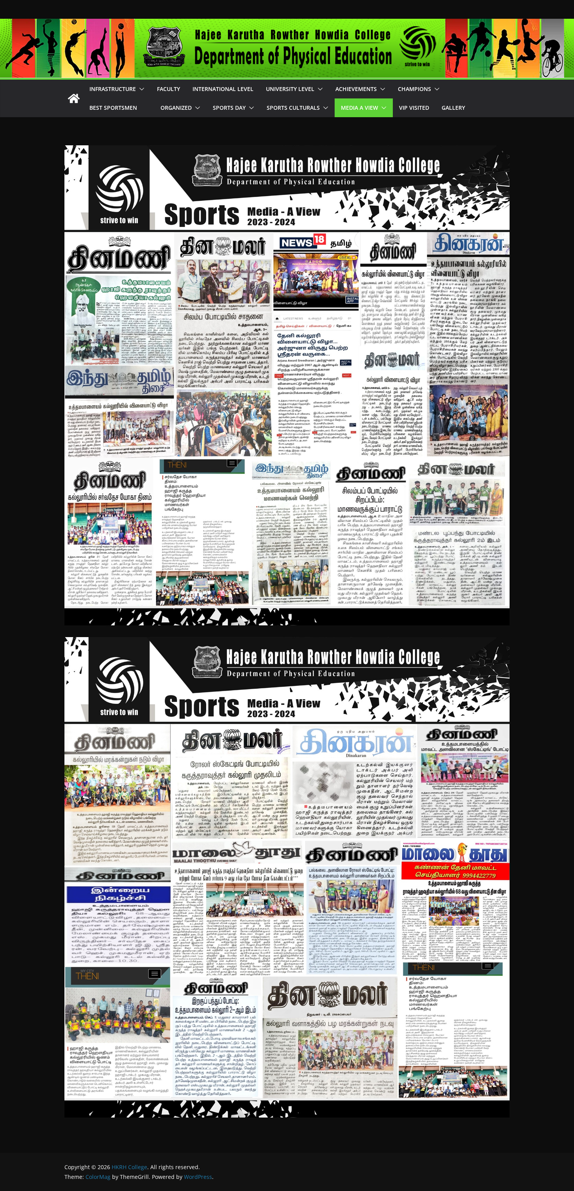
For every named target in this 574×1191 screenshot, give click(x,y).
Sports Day (229, 107)
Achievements (356, 89)
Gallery (453, 107)
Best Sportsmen (118, 107)
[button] (140, 89)
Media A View (359, 107)
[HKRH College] (73, 98)
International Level (223, 89)
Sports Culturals (293, 107)
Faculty (168, 89)
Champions (414, 89)
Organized (176, 107)
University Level (290, 89)
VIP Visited (414, 107)
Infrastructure (112, 89)
